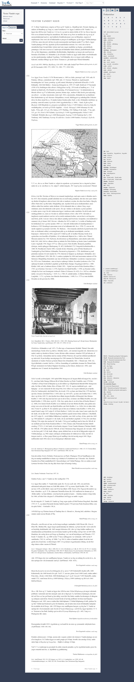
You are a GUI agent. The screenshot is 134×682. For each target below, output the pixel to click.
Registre (60, 3)
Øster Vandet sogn (90, 669)
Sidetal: (5, 38)
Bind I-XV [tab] (13, 28)
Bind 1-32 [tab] (5, 28)
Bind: (4, 31)
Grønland (52, 3)
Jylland (5, 21)
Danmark (34, 3)
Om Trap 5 (79, 3)
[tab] (104, 10)
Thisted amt (6, 19)
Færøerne (44, 3)
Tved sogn (36, 669)
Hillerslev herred (7, 16)
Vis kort (69, 3)
